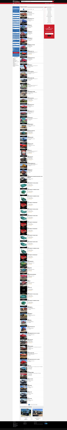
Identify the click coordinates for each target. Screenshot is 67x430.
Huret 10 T (21, 83)
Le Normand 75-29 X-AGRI (23, 43)
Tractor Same (49, 21)
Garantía (14, 40)
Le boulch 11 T (21, 149)
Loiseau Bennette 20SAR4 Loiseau (24, 240)
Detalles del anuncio (26, 415)
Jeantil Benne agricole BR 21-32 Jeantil (24, 358)
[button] (13, 3)
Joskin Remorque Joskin (23, 90)
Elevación (14, 25)
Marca (13, 16)
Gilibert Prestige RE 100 (22, 325)
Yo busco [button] (19, 3)
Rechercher (16, 52)
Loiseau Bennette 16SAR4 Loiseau (24, 214)
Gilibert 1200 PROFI (22, 345)
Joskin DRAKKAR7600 (22, 260)
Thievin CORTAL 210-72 (22, 17)
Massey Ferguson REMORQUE (23, 273)
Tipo (13, 27)
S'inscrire (49, 35)
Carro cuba (14, 63)
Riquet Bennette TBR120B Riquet (23, 227)
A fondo (14, 48)
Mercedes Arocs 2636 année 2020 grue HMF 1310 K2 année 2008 (27, 175)
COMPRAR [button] (15, 3)
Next (42, 414)
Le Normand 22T (22, 30)
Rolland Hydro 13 (22, 116)
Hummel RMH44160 (22, 338)
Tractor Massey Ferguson (49, 16)
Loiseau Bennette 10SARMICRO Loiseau (24, 299)
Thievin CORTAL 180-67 (22, 103)
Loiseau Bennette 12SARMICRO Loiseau (24, 188)
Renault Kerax (21, 384)
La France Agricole (16, 423)
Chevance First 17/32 (22, 50)
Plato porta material (15, 60)
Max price (14, 14)
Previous (21, 414)
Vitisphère (15, 426)
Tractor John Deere (49, 8)
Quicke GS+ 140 (22, 286)
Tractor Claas (49, 12)
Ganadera (14, 49)
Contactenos (25, 423)
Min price (13, 12)
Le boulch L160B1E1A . (22, 70)
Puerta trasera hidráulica (15, 50)
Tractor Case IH (49, 13)
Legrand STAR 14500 (22, 136)
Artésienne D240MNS (22, 371)
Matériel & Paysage (16, 425)
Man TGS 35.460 (22, 397)
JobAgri (36, 423)
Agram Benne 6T (22, 312)
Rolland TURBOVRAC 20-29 (23, 162)
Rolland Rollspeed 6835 (22, 129)
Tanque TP (14, 59)
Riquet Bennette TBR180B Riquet (23, 201)
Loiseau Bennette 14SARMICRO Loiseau (24, 247)
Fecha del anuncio (14, 41)
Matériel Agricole (15, 424)
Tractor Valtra (49, 17)
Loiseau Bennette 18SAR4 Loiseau (24, 234)
